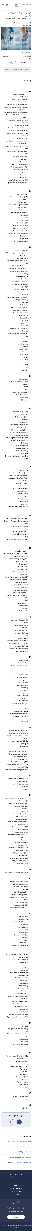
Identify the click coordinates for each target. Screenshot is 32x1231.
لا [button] (12, 1122)
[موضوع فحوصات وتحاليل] (23, 5)
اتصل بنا (16, 1194)
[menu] (3, 5)
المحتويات (26, 80)
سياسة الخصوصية (16, 1188)
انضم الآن (16, 1217)
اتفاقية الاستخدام (16, 1191)
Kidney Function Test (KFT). (19, 665)
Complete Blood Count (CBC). (19, 281)
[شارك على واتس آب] (15, 62)
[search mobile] (7, 5)
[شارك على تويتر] (11, 62)
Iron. (26, 635)
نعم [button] (19, 1122)
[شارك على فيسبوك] (7, 62)
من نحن (16, 1185)
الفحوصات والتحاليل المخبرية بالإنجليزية (17, 69)
